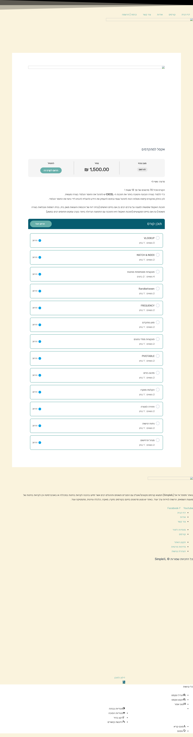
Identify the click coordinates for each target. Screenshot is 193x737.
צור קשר (147, 14)
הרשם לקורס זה (51, 170)
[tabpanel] (96, 196)
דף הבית (186, 14)
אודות (160, 14)
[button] (124, 682)
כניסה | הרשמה (129, 14)
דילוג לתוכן (119, 677)
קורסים (172, 14)
